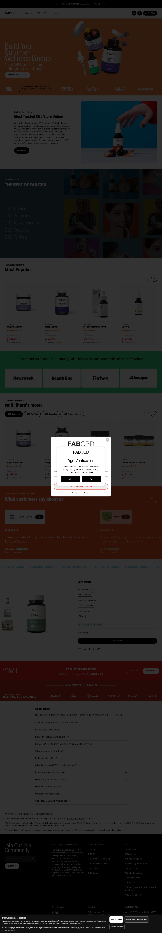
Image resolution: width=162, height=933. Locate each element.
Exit (91, 479)
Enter (70, 479)
